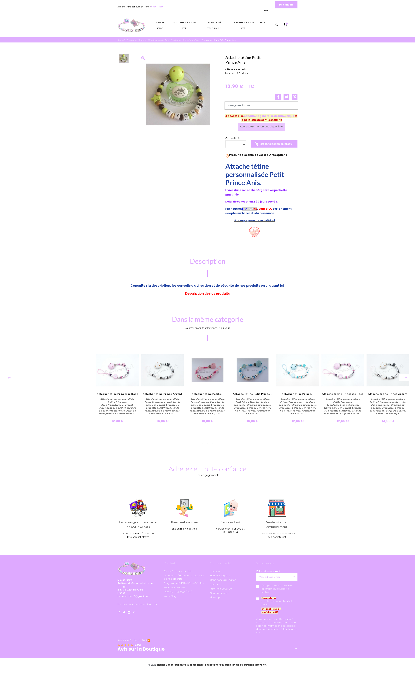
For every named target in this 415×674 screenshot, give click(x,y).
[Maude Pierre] (132, 25)
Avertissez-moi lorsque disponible (261, 126)
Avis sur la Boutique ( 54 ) (132, 640)
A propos (215, 584)
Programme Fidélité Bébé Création (184, 583)
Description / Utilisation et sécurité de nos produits (184, 577)
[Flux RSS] (149, 640)
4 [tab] (212, 443)
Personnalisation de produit (274, 144)
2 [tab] (202, 443)
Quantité (232, 138)
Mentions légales (220, 575)
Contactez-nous (219, 593)
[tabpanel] (207, 386)
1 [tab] (197, 443)
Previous (9, 377)
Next (406, 377)
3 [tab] (207, 443)
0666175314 (157, 6)
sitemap (215, 597)
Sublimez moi (194, 664)
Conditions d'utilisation (223, 580)
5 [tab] (217, 443)
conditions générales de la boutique (269, 116)
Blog (266, 10)
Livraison (215, 571)
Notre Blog (170, 596)
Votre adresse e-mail (268, 571)
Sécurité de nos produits (178, 571)
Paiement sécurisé (221, 588)
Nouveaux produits (174, 587)
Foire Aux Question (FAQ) (178, 592)
